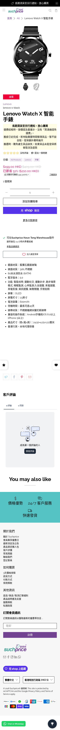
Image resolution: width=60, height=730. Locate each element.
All (18, 18)
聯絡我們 (7, 557)
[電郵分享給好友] (30, 377)
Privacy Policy (34, 691)
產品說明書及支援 (12, 599)
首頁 (9, 18)
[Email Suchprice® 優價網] (4, 657)
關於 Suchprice (11, 536)
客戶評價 (7, 550)
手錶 (36, 160)
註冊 (30, 634)
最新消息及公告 (11, 543)
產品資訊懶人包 (11, 546)
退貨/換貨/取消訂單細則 (15, 595)
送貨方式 (7, 576)
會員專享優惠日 (11, 540)
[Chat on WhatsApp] (14, 724)
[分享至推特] (6, 377)
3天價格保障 (9, 573)
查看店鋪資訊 (13, 246)
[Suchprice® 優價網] (26, 10)
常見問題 (7, 553)
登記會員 (7, 560)
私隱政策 (7, 605)
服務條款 (7, 602)
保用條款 (7, 583)
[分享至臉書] (14, 377)
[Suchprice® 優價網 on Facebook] (8, 657)
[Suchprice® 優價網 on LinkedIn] (15, 657)
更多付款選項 (30, 220)
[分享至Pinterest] (22, 377)
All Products (16, 160)
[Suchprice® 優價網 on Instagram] (12, 657)
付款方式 (7, 579)
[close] (56, 3)
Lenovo (7, 104)
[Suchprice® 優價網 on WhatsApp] (19, 657)
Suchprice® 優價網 (18, 688)
